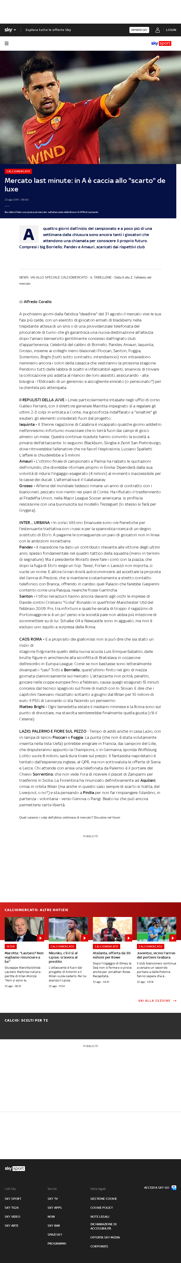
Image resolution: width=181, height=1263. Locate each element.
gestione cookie (103, 1198)
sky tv (53, 1198)
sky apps (55, 1207)
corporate (99, 1246)
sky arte (12, 1225)
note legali (99, 1216)
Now (51, 1216)
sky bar (54, 1225)
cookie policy (101, 1207)
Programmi (57, 1243)
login (171, 30)
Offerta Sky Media (105, 1237)
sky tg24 (12, 1207)
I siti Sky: (10, 1189)
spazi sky (55, 1234)
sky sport (13, 1198)
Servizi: (53, 1189)
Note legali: (98, 1189)
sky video (12, 1216)
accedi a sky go (156, 1187)
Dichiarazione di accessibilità (103, 1226)
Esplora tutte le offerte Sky (48, 30)
